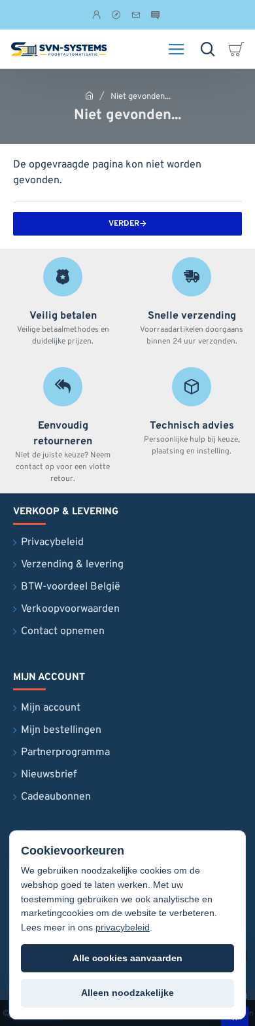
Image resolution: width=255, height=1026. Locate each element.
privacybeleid (122, 927)
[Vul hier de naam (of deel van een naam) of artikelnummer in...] (207, 49)
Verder (124, 224)
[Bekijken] (238, 49)
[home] (89, 95)
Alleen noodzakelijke (127, 992)
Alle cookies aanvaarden (127, 958)
